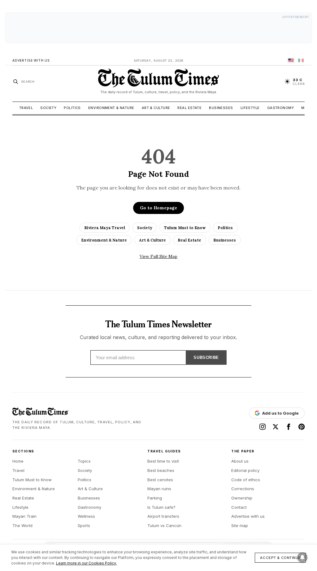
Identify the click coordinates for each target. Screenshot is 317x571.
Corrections (242, 488)
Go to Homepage (158, 208)
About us (240, 461)
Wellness (86, 516)
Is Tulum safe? (161, 507)
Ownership (241, 497)
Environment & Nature (111, 108)
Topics (84, 461)
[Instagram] (262, 427)
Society (48, 108)
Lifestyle (250, 108)
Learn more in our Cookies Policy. (86, 563)
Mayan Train (24, 516)
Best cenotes (160, 479)
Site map (239, 525)
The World (22, 525)
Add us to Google (280, 413)
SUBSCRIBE (206, 357)
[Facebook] (288, 427)
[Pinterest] (301, 427)
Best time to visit (163, 461)
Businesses (221, 108)
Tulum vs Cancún (164, 525)
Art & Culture (156, 108)
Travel (26, 108)
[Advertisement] (158, 27)
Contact (239, 507)
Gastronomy (280, 108)
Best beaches (160, 470)
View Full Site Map (158, 256)
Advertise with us (248, 516)
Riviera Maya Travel (104, 227)
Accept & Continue (280, 558)
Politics (72, 108)
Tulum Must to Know (185, 227)
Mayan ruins (159, 488)
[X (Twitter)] (275, 427)
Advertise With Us (31, 61)
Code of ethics (245, 479)
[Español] (301, 60)
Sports (84, 525)
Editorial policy (245, 470)
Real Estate (189, 108)
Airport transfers (163, 516)
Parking (154, 497)
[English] (291, 60)
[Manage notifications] (302, 557)
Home (18, 461)
